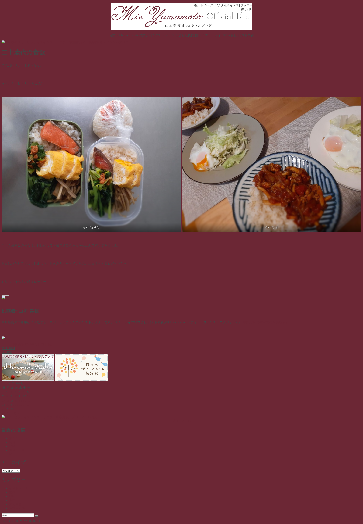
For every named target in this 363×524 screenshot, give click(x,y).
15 (8, 400)
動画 (12, 492)
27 (28, 404)
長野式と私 (17, 508)
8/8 (11, 453)
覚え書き (15, 504)
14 (3, 400)
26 (24, 404)
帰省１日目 (17, 450)
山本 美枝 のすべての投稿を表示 (265, 322)
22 (8, 404)
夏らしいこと (18, 438)
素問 (12, 500)
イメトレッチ (18, 488)
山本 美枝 (18, 344)
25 (20, 404)
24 (16, 404)
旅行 (12, 442)
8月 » (15, 413)
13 (28, 396)
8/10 (12, 446)
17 (16, 400)
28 (3, 409)
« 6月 (5, 413)
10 (16, 396)
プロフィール (181, 421)
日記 (49, 344)
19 (24, 400)
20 (28, 400)
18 (20, 400)
